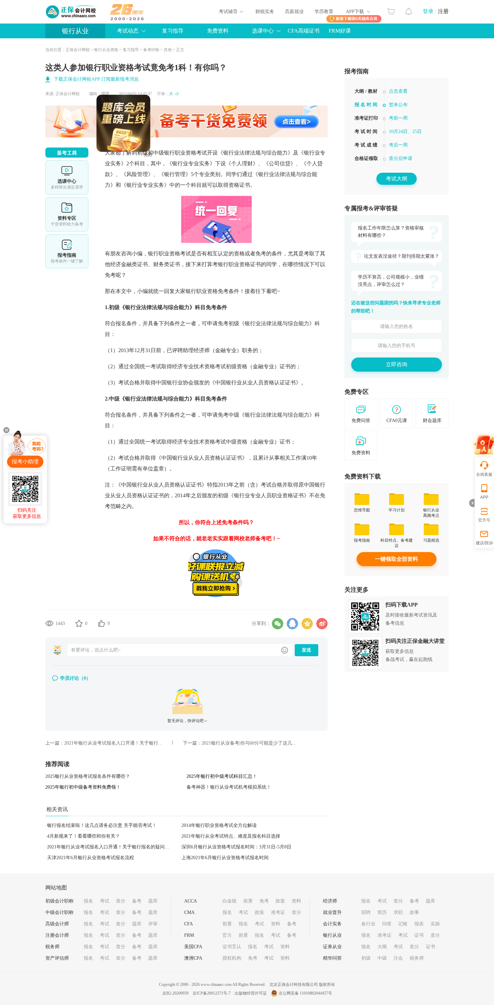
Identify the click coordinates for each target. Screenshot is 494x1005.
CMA (189, 912)
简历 (382, 912)
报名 (88, 901)
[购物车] (391, 9)
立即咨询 (396, 364)
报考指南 (67, 251)
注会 (398, 958)
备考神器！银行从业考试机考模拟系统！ (229, 787)
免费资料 (218, 31)
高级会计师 (57, 923)
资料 (296, 901)
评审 (153, 923)
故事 (414, 912)
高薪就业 (294, 11)
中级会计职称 (59, 912)
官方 (227, 935)
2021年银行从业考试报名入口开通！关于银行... (113, 743)
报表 (419, 923)
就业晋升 (332, 912)
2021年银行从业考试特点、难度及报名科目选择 (230, 836)
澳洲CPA (193, 958)
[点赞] (101, 623)
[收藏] (79, 623)
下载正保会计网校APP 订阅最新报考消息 (96, 79)
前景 (248, 901)
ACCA (190, 901)
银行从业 (75, 31)
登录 (428, 11)
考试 (104, 901)
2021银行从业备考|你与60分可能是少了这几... (249, 743)
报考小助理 (25, 461)
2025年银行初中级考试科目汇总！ (222, 776)
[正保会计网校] (71, 12)
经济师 (330, 901)
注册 (443, 11)
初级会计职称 (59, 901)
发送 (306, 650)
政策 (280, 901)
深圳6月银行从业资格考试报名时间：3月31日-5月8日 (236, 846)
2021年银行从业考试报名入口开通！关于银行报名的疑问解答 (110, 846)
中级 (382, 958)
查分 (120, 901)
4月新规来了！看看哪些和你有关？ (83, 836)
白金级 (229, 901)
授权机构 (231, 958)
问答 (387, 923)
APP (484, 497)
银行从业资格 (106, 49)
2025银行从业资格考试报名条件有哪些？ (87, 776)
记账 (403, 923)
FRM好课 (340, 31)
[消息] (409, 9)
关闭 (167, 174)
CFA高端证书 (304, 31)
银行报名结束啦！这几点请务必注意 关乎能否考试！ (102, 825)
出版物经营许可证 (251, 993)
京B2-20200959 (175, 993)
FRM (189, 935)
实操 (435, 923)
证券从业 (332, 946)
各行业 (368, 923)
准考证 (278, 912)
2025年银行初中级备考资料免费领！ (83, 787)
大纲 (382, 946)
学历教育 (324, 11)
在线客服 (484, 474)
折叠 (472, 503)
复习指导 (172, 31)
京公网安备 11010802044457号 (305, 993)
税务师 (52, 946)
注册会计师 (57, 935)
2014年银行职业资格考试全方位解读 (219, 825)
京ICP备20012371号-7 (212, 993)
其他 (168, 49)
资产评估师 (57, 958)
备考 (136, 901)
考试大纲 (396, 178)
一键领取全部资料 (396, 559)
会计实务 (332, 923)
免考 (264, 901)
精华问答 (332, 958)
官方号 (484, 520)
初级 (366, 958)
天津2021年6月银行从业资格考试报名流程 (90, 857)
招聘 (366, 912)
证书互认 (231, 946)
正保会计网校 (78, 49)
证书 (419, 935)
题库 (153, 901)
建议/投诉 (484, 543)
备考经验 (151, 49)
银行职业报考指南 (396, 125)
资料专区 (67, 214)
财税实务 (264, 11)
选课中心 (67, 177)
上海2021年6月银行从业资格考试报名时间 (225, 857)
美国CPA (193, 946)
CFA (188, 923)
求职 (398, 912)
